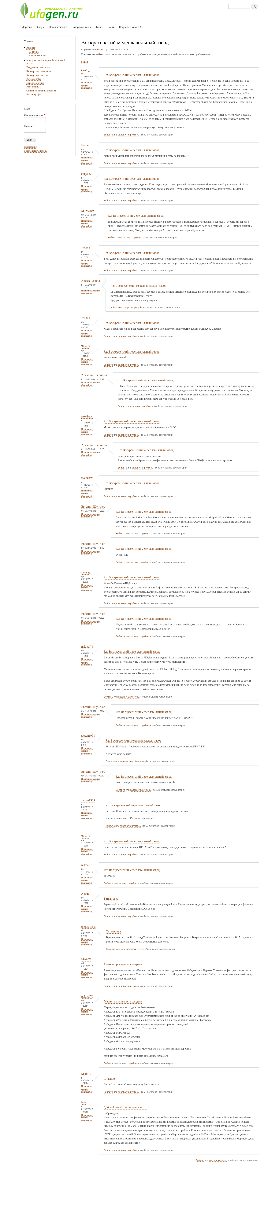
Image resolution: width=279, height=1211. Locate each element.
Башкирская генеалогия (38, 71)
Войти (111, 27)
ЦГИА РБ (34, 51)
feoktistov (87, 416)
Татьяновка (111, 898)
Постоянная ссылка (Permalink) (87, 85)
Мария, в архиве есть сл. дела (123, 1001)
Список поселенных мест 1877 (42, 90)
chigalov (86, 174)
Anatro (85, 893)
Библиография (34, 94)
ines (83, 1102)
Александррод (90, 281)
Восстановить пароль (35, 150)
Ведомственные (37, 55)
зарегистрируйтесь (128, 134)
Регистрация (30, 146)
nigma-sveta (88, 926)
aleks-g (85, 70)
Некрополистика (35, 82)
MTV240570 (89, 211)
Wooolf (85, 248)
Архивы (30, 47)
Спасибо (109, 1078)
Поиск (85, 62)
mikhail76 (87, 646)
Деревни (27, 27)
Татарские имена (81, 27)
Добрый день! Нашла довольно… (125, 1107)
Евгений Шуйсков (93, 506)
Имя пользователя (33, 115)
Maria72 (86, 959)
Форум (40, 27)
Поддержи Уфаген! (130, 27)
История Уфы (33, 78)
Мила (100, 49)
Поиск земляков (58, 27)
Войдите (108, 134)
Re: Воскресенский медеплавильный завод (131, 75)
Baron (85, 145)
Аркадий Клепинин (94, 375)
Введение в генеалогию (38, 67)
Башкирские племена (37, 75)
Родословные (33, 86)
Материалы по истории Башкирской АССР (45, 61)
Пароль (28, 126)
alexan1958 (88, 735)
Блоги (99, 27)
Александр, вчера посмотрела (123, 964)
